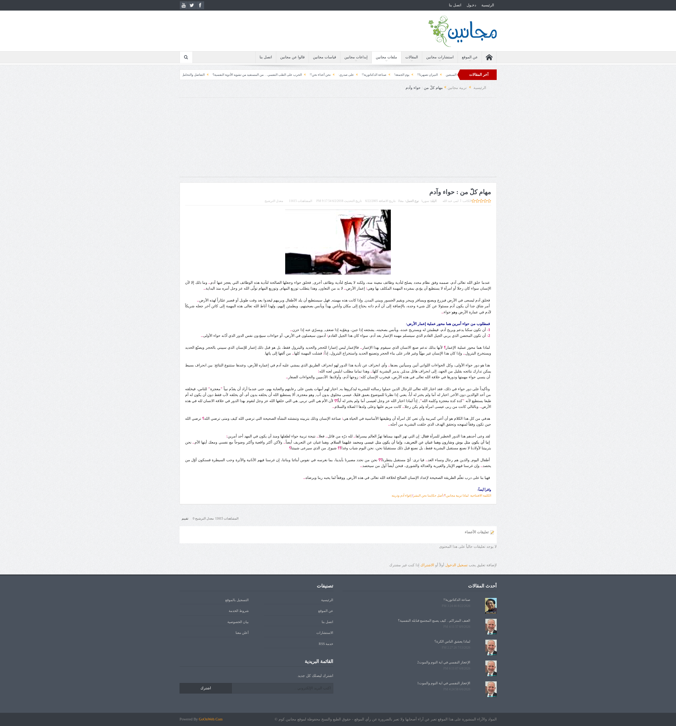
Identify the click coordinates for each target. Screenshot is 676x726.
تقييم (185, 518)
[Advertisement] (338, 140)
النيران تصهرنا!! (457, 75)
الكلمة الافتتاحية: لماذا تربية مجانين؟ (467, 495)
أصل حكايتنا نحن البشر (428, 495)
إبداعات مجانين (356, 57)
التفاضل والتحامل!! (221, 75)
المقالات (411, 57)
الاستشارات (324, 633)
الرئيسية (487, 5)
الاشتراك (427, 565)
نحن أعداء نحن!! (349, 75)
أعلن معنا (242, 633)
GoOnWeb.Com (211, 719)
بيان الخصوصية (238, 622)
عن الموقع (470, 57)
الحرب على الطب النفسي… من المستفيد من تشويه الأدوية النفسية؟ (286, 75)
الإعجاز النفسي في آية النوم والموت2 (443, 662)
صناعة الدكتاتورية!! (403, 75)
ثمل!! (197, 75)
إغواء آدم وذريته (401, 495)
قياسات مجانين (324, 57)
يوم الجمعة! (431, 75)
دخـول (471, 5)
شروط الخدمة (239, 611)
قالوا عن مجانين (292, 57)
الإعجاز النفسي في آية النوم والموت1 (443, 683)
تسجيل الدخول (456, 565)
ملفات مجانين (386, 57)
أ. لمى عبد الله (452, 201)
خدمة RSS (326, 644)
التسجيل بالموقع (237, 600)
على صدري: (375, 75)
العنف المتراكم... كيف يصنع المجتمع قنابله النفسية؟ (434, 621)
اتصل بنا (455, 5)
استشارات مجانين (440, 57)
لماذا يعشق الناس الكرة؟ (452, 641)
